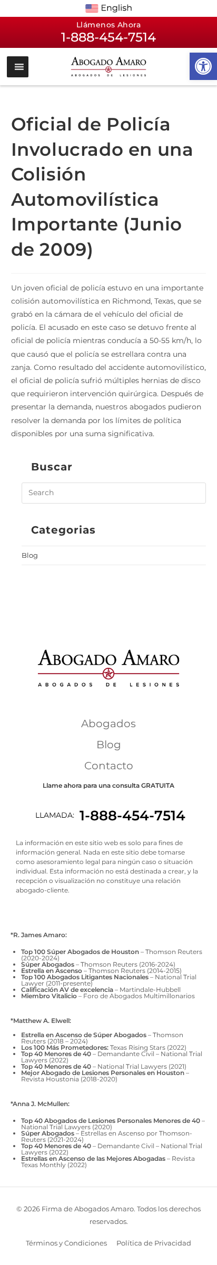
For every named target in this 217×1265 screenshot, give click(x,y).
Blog (30, 555)
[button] (203, 66)
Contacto (108, 765)
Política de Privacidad (153, 1243)
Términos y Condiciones (66, 1243)
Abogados (108, 723)
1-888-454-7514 (132, 815)
